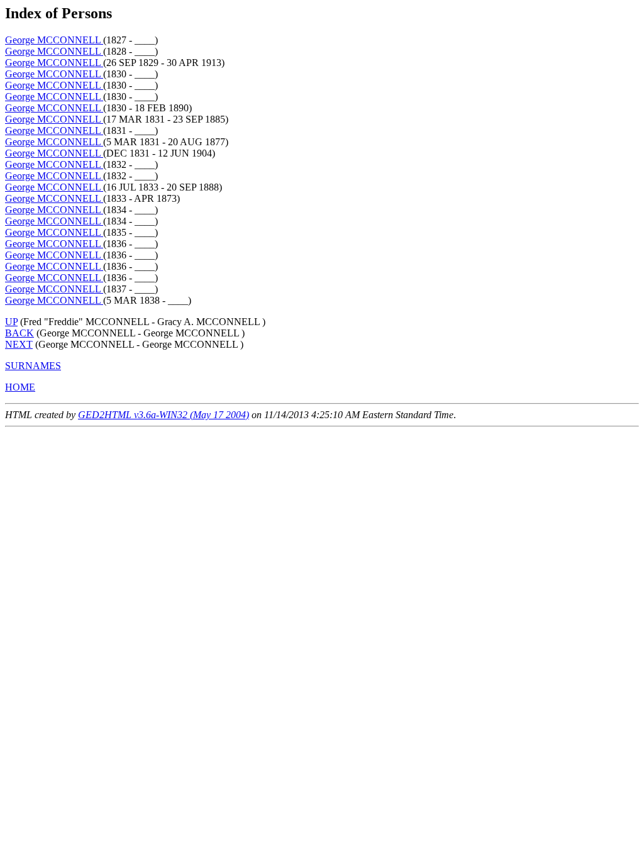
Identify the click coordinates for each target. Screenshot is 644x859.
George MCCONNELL (54, 40)
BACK (19, 333)
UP (11, 321)
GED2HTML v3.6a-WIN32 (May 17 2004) (163, 414)
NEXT (19, 344)
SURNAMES (33, 365)
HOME (20, 387)
